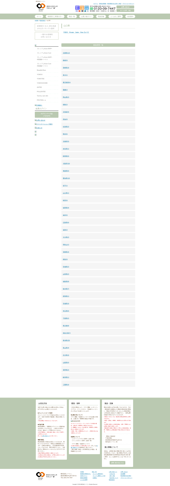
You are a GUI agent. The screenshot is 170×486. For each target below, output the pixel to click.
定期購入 (95, 477)
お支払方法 (112, 473)
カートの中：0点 (125, 10)
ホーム (39, 16)
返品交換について (113, 477)
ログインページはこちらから (47, 115)
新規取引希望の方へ (85, 474)
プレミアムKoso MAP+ (44, 48)
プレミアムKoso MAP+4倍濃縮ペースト (44, 58)
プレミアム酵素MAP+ (98, 473)
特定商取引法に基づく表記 (114, 3)
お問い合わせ (125, 7)
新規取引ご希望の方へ (55, 16)
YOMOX (39, 74)
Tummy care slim (42, 96)
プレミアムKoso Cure (44, 53)
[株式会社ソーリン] (47, 9)
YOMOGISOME (42, 83)
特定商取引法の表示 (126, 475)
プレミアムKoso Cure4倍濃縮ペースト (44, 65)
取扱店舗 (101, 16)
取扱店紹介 (112, 479)
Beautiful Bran (41, 70)
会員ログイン (83, 475)
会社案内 (130, 16)
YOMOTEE (40, 79)
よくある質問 (83, 479)
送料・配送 (112, 475)
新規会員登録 (102, 3)
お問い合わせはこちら (117, 462)
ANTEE (39, 87)
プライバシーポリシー (128, 3)
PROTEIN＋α (41, 100)
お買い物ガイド (86, 16)
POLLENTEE (41, 91)
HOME (82, 472)
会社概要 (123, 474)
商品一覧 (72, 16)
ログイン (95, 3)
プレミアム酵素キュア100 (99, 475)
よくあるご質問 (115, 16)
